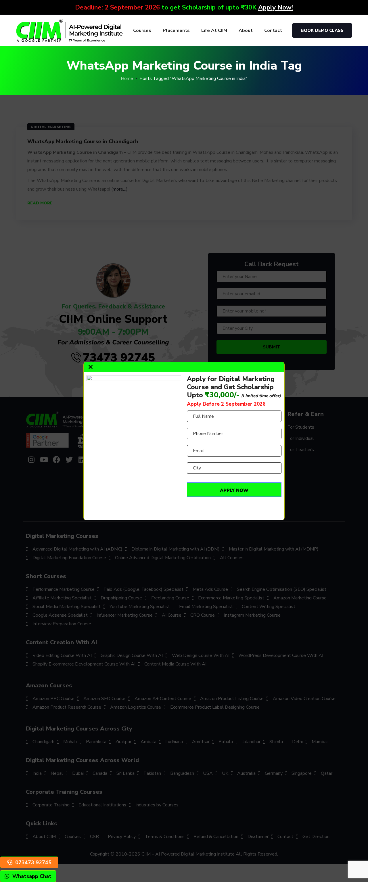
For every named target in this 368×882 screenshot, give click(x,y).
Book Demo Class (322, 30)
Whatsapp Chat (31, 876)
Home (127, 78)
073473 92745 (33, 862)
